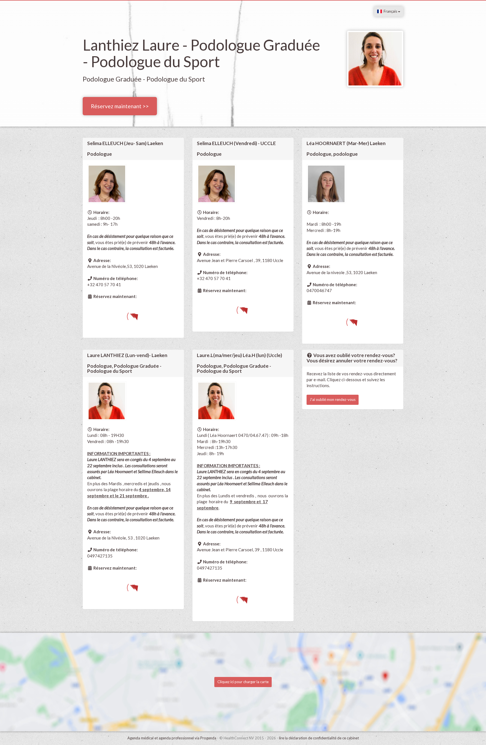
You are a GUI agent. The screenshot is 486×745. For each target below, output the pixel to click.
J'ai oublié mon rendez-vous (333, 399)
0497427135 (99, 555)
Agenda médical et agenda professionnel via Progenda (171, 738)
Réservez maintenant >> (120, 106)
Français (390, 11)
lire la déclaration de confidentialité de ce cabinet (319, 738)
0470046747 (319, 290)
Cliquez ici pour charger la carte (243, 681)
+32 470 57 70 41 (104, 284)
